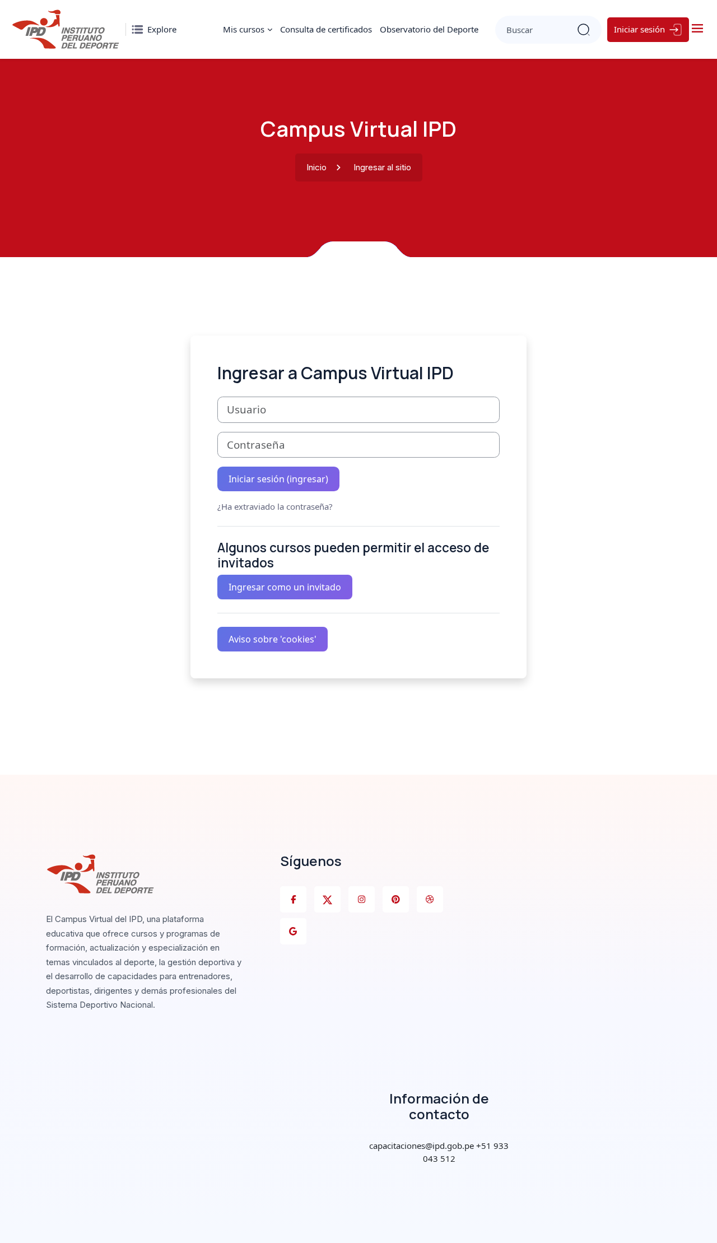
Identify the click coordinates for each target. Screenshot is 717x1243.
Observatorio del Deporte (429, 29)
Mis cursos (243, 29)
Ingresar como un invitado (285, 587)
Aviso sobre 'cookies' (272, 639)
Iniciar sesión (639, 29)
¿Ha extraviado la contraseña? (275, 506)
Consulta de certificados (326, 29)
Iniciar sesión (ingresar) (278, 479)
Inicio (316, 167)
